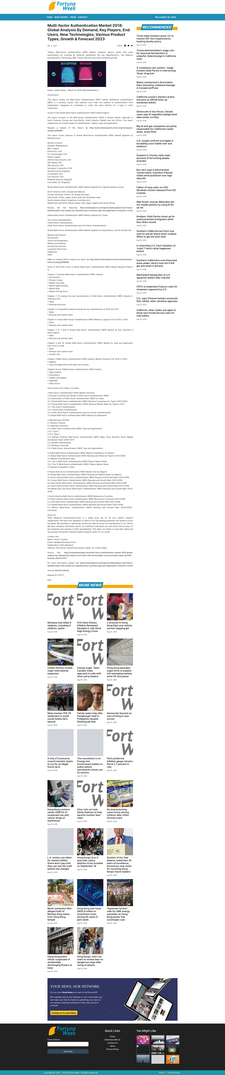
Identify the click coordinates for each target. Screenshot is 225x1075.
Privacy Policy (112, 1049)
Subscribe (68, 1051)
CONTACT (83, 17)
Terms (112, 1046)
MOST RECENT (61, 17)
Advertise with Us (112, 1040)
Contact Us (112, 1043)
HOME (49, 17)
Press (112, 1036)
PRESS (73, 17)
